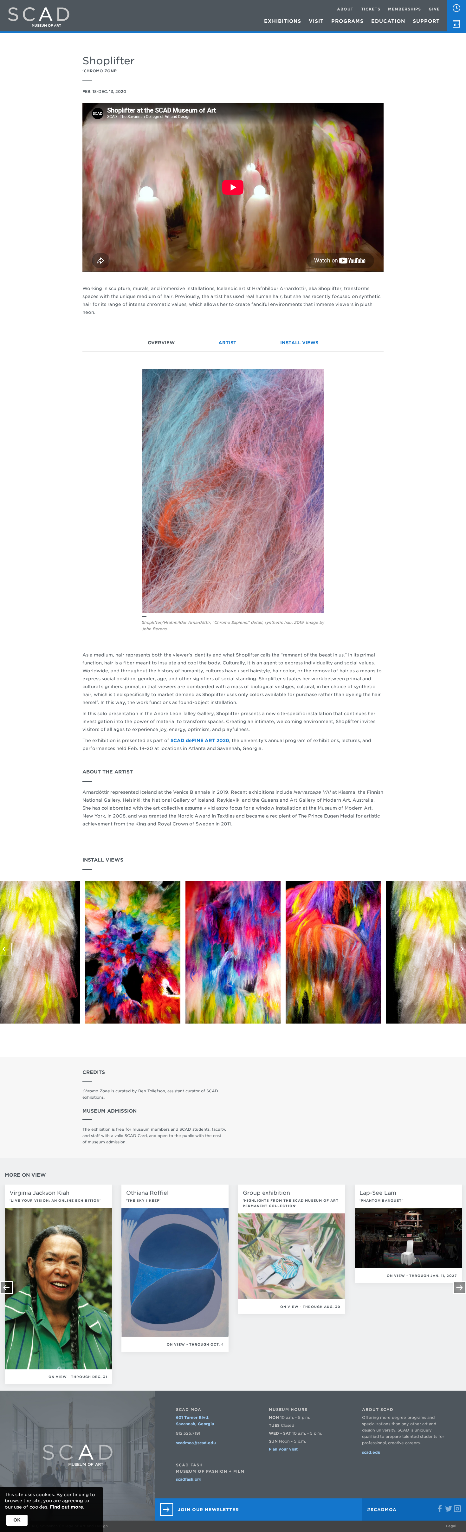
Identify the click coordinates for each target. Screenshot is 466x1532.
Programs (347, 21)
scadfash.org (189, 1479)
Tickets (370, 9)
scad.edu (371, 1452)
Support (426, 21)
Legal (451, 1526)
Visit (316, 21)
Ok (17, 1519)
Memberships (404, 9)
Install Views (299, 342)
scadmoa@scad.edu (196, 1442)
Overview (161, 342)
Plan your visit (283, 1449)
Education (388, 21)
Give (434, 9)
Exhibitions (282, 21)
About (345, 9)
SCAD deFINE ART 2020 (200, 740)
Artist (227, 342)
